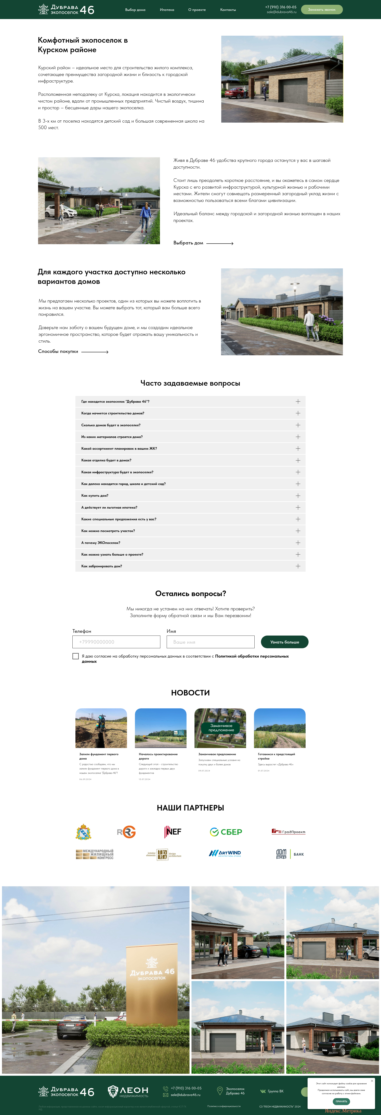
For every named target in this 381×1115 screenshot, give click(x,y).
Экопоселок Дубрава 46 (235, 1091)
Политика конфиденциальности (224, 1106)
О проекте (197, 9)
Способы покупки (58, 351)
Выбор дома (135, 9)
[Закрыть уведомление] (372, 1081)
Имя (171, 631)
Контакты (228, 9)
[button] (322, 9)
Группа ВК (276, 1091)
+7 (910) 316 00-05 (280, 7)
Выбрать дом (188, 243)
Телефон (81, 631)
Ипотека (167, 9)
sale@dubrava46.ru (281, 12)
